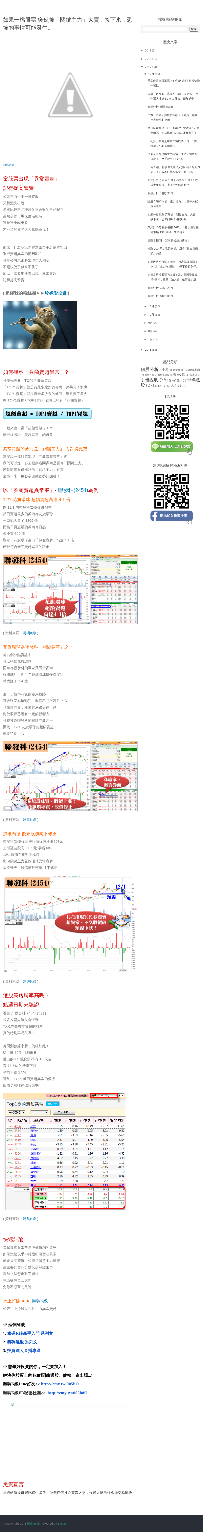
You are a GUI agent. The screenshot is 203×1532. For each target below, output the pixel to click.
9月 (150, 323)
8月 (150, 331)
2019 (148, 50)
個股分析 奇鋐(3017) (160, 296)
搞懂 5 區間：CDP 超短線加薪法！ (168, 240)
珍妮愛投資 (56, 293)
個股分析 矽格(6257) (160, 288)
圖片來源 (9, 164)
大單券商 (149, 374)
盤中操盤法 (175, 380)
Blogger (63, 1523)
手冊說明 (149, 379)
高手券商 (176, 386)
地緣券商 (194, 370)
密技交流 (179, 374)
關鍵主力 (160, 386)
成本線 (193, 374)
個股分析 (150, 369)
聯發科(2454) (73, 490)
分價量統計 (177, 370)
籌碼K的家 (33, 1523)
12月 (151, 74)
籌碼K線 (29, 633)
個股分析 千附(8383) (160, 193)
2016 (148, 349)
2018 (148, 59)
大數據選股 (163, 374)
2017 (148, 67)
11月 (151, 306)
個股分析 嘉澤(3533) (160, 107)
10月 (151, 314)
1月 (150, 339)
